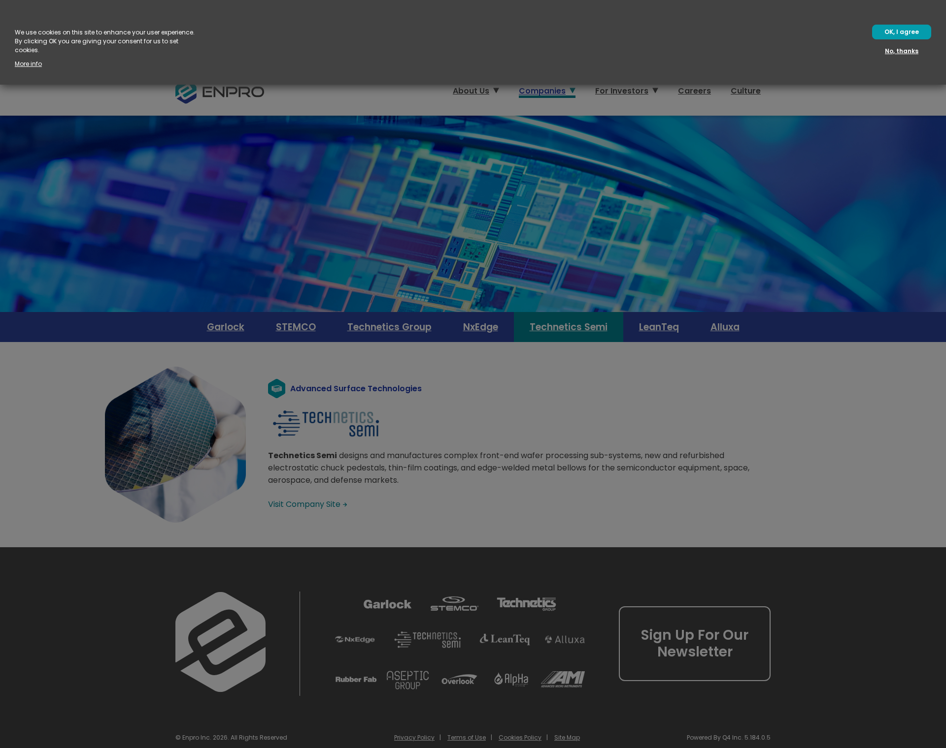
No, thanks (901, 51)
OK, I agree (901, 32)
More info (28, 64)
